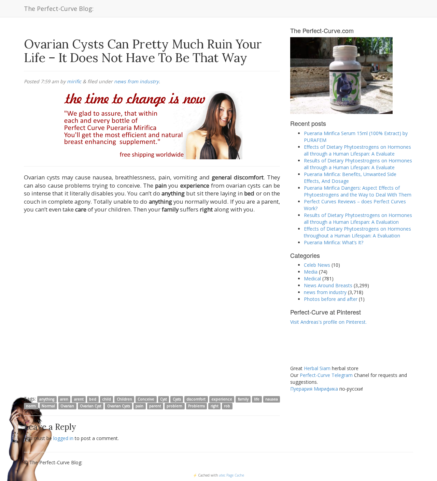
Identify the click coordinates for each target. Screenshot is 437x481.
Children (124, 399)
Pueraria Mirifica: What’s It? (333, 242)
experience (221, 399)
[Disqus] (152, 305)
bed (92, 399)
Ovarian (67, 406)
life (256, 399)
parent (155, 406)
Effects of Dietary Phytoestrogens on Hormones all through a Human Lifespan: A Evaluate (357, 150)
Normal (48, 406)
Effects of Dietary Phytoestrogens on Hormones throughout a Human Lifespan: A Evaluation (357, 232)
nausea (271, 399)
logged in (63, 438)
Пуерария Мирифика (314, 388)
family (243, 399)
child (106, 399)
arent (79, 399)
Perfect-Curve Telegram (326, 375)
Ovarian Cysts (118, 406)
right (214, 406)
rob (227, 406)
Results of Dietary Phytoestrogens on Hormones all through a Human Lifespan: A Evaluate (358, 164)
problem (174, 406)
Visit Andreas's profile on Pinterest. (328, 322)
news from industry (136, 81)
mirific (74, 81)
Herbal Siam (317, 368)
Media (311, 271)
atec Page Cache (231, 475)
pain (139, 406)
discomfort (196, 399)
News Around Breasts (328, 285)
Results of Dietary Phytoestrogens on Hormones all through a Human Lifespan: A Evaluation (358, 218)
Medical (312, 278)
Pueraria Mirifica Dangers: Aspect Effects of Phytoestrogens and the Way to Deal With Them (357, 191)
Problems (196, 406)
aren (64, 399)
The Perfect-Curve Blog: (59, 8)
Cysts (177, 399)
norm (31, 406)
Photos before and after (330, 299)
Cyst (163, 399)
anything (46, 399)
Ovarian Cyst (90, 406)
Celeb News (317, 265)
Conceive (146, 399)
